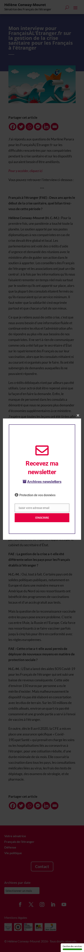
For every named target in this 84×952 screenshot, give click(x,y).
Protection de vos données (37, 495)
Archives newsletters (44, 481)
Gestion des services (72, 946)
